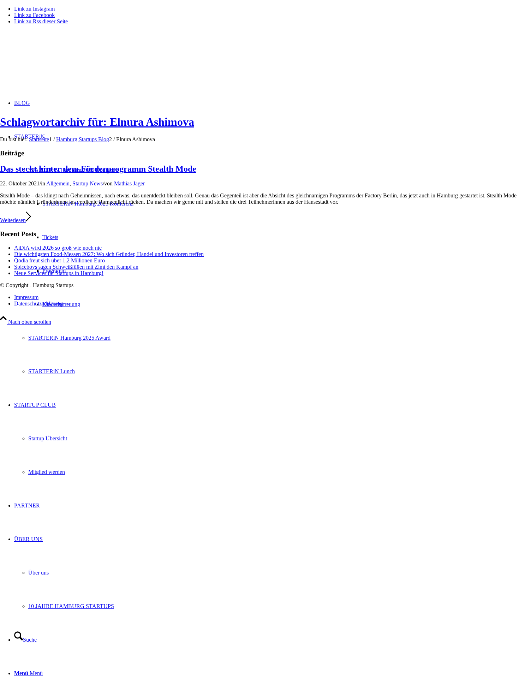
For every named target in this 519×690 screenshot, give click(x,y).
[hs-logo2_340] (53, 64)
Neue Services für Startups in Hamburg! (58, 273)
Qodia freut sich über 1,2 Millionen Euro (59, 260)
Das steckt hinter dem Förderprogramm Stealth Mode (98, 168)
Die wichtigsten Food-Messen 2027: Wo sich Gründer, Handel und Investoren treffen (109, 254)
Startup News (87, 183)
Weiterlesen (13, 220)
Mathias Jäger (129, 183)
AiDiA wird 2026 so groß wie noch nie (58, 248)
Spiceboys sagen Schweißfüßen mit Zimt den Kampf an (76, 267)
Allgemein (58, 183)
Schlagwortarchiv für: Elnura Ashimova (97, 121)
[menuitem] (273, 338)
